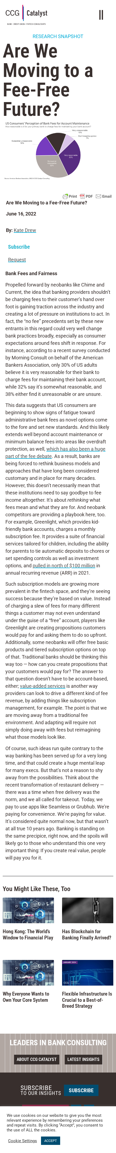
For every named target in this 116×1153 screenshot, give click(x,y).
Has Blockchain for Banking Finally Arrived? (86, 934)
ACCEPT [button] (50, 1141)
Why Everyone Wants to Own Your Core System (26, 997)
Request (17, 259)
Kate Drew (25, 230)
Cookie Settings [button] (22, 1140)
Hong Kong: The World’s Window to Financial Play (28, 934)
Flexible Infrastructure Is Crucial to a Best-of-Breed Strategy (87, 1000)
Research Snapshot (58, 36)
